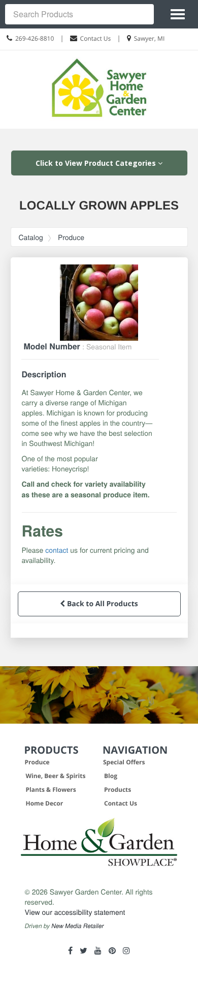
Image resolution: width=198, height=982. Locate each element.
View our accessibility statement (75, 912)
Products (117, 789)
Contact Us (95, 38)
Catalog (31, 237)
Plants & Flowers (51, 789)
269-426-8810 (34, 38)
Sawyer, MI (149, 38)
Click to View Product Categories (97, 163)
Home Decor (44, 803)
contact (56, 550)
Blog (110, 775)
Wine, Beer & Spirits (56, 775)
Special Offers (124, 762)
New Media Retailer (77, 926)
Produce (71, 237)
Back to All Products (101, 604)
